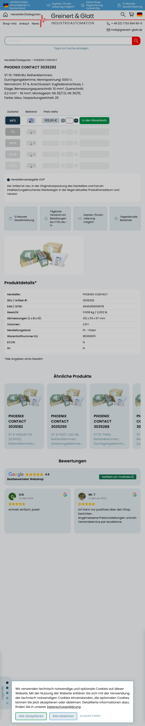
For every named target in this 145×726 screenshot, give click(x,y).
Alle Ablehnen (63, 716)
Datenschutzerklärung (64, 707)
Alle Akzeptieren (31, 716)
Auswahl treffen (90, 716)
